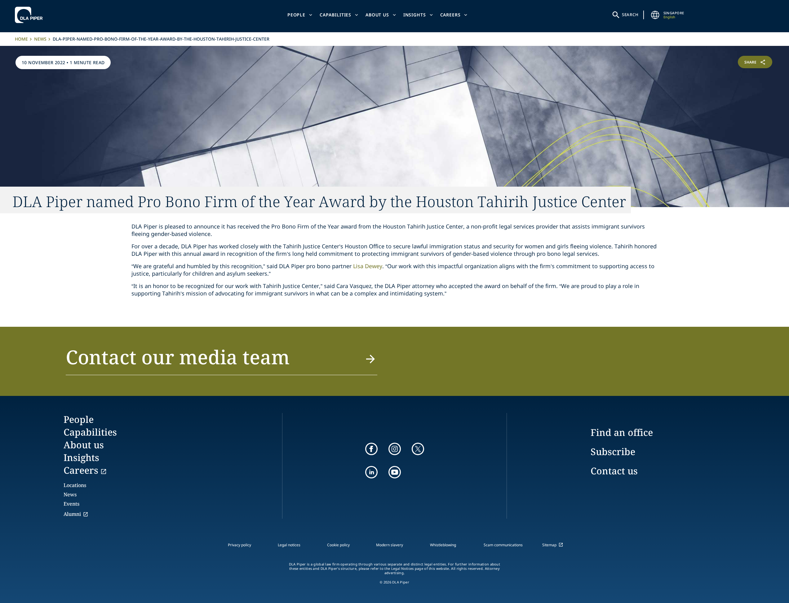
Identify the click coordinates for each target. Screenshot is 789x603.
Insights (414, 15)
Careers (450, 15)
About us (377, 15)
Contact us (614, 470)
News (40, 39)
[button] (221, 360)
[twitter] (418, 449)
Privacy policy (239, 545)
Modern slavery (389, 545)
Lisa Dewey (367, 266)
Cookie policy (338, 545)
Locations (75, 485)
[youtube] (394, 472)
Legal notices (289, 545)
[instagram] (394, 449)
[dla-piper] (30, 15)
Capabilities (335, 15)
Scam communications (503, 545)
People (296, 15)
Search (630, 14)
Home (21, 39)
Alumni (72, 514)
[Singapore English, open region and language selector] (655, 15)
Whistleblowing (443, 545)
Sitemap (549, 545)
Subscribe (613, 451)
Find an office (622, 432)
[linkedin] (371, 472)
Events (71, 503)
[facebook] (371, 449)
